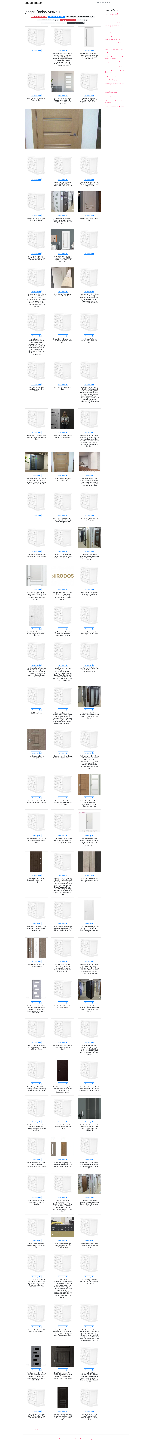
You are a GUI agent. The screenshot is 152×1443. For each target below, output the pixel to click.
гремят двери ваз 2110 (112, 14)
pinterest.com (36, 1430)
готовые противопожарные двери (114, 51)
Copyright (90, 1439)
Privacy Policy (79, 1439)
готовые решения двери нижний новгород (113, 91)
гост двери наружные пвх (113, 96)
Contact (68, 1439)
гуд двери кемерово (111, 76)
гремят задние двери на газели (115, 36)
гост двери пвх (110, 32)
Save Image (35, 50)
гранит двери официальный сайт (114, 27)
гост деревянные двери (113, 22)
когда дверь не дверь (68, 20)
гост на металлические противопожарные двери (113, 41)
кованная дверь (82, 20)
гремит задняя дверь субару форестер (114, 71)
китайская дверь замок (56, 17)
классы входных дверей (76, 23)
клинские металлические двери (48, 20)
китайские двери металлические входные (80, 17)
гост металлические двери (114, 66)
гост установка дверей (112, 62)
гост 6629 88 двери (111, 80)
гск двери (108, 46)
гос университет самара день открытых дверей (115, 57)
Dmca (60, 1439)
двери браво (33, 2)
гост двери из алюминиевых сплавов (114, 85)
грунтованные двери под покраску (113, 101)
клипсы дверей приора (39, 17)
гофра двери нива (111, 18)
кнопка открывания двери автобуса (54, 23)
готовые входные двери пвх (114, 106)
